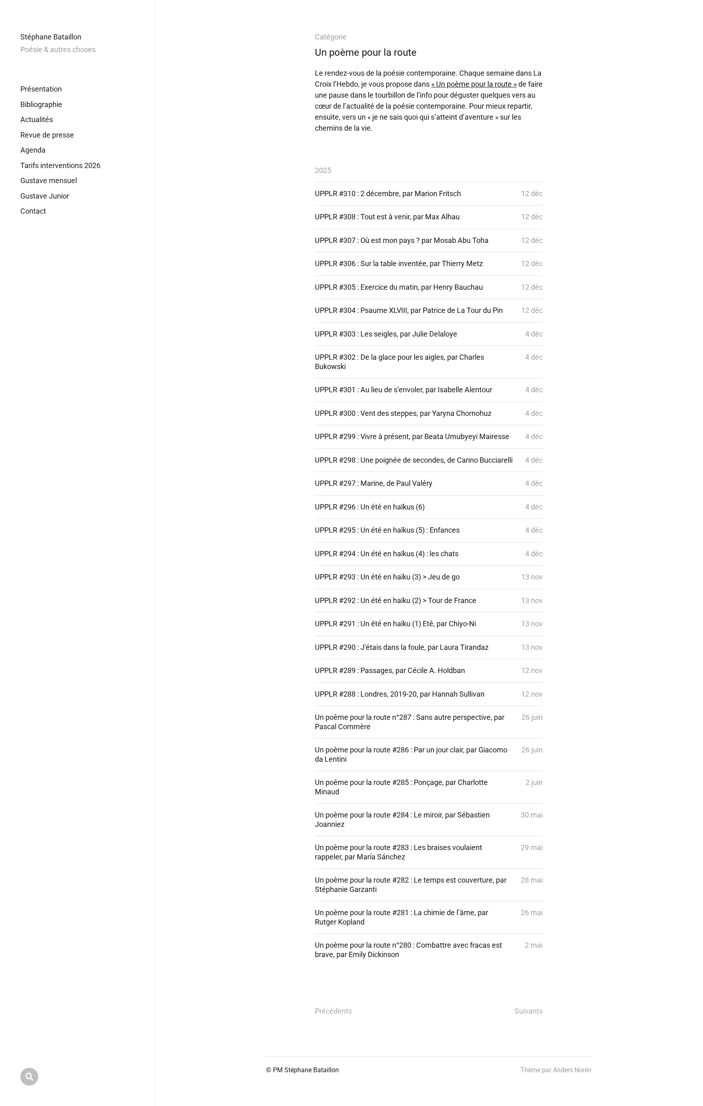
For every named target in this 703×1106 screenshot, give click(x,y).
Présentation (41, 89)
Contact (33, 211)
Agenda (33, 150)
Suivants (529, 1011)
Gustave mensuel (48, 180)
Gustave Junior (44, 196)
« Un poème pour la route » (474, 84)
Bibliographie (41, 104)
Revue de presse (47, 135)
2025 (323, 170)
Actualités (36, 119)
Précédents (333, 1011)
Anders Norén (572, 1070)
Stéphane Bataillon (50, 37)
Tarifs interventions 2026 (60, 165)
